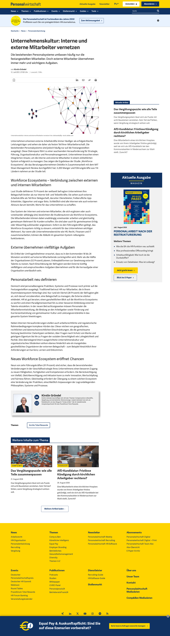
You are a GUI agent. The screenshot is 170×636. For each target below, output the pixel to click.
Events (14, 570)
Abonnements (134, 532)
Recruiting (15, 547)
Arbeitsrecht (63, 466)
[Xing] (62, 614)
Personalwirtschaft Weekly (100, 537)
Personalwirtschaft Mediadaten (137, 590)
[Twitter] (77, 614)
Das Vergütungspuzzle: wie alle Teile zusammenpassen (31, 472)
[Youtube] (85, 614)
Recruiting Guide (95, 574)
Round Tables (17, 588)
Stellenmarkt (95, 584)
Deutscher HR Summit (21, 581)
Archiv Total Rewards (38, 425)
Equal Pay (53, 544)
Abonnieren (149, 4)
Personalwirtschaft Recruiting (101, 540)
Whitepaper (54, 581)
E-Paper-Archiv (133, 551)
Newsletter (104, 4)
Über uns (131, 570)
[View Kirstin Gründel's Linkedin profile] (36, 397)
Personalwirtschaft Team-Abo (140, 544)
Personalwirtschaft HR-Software (102, 544)
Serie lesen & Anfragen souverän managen (128, 626)
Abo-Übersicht (133, 547)
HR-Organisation (18, 540)
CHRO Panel (54, 585)
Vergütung (15, 551)
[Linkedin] (70, 614)
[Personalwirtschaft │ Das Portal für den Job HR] (26, 4)
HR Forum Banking (19, 595)
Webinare (15, 585)
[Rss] (107, 614)
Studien (52, 578)
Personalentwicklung (36, 31)
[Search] (158, 11)
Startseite (15, 31)
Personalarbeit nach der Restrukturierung (133, 233)
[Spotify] (100, 614)
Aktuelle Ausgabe (87, 4)
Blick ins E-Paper (124, 277)
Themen (53, 532)
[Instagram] (92, 614)
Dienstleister (95, 570)
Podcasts (53, 574)
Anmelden (130, 4)
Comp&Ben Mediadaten (139, 597)
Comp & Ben (55, 537)
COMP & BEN (17, 466)
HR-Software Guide (96, 578)
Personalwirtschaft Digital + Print (142, 540)
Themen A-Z (54, 561)
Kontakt (131, 582)
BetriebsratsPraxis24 (58, 592)
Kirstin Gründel (20, 69)
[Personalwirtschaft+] (116, 4)
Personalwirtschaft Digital (138, 537)
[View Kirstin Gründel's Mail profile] (36, 403)
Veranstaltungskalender (21, 599)
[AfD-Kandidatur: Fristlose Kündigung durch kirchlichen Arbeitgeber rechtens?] (78, 456)
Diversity (53, 557)
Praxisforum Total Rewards (23, 592)
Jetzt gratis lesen (125, 270)
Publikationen (57, 570)
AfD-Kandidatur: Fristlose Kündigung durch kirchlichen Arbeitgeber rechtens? (76, 474)
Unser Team (133, 576)
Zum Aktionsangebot (90, 20)
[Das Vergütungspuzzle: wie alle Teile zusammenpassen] (31, 456)
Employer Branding (57, 547)
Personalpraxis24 (57, 588)
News (23, 31)
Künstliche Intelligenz (59, 540)
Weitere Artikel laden (54, 509)
